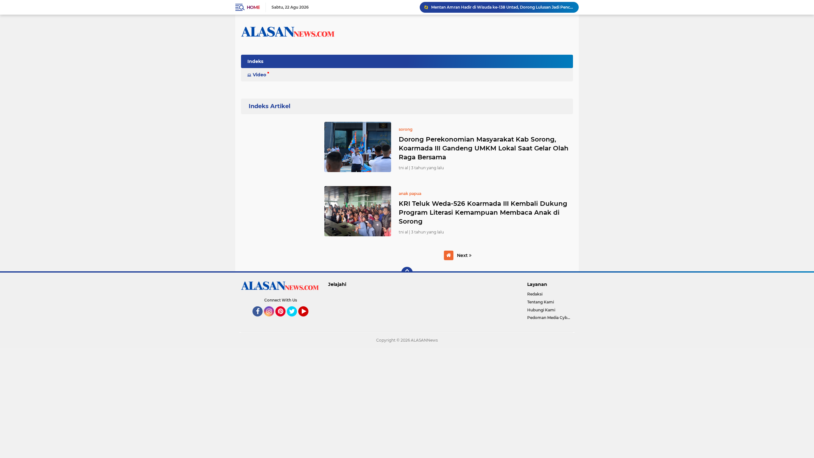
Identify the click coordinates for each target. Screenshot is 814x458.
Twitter (295, 319)
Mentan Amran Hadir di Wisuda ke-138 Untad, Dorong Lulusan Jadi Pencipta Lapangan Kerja (502, 7)
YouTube (307, 319)
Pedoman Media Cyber (549, 317)
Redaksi (534, 294)
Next (463, 255)
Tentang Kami (540, 302)
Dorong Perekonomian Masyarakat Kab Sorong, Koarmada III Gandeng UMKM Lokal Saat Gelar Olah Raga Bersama (484, 148)
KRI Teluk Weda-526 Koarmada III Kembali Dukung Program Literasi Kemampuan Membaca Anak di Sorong (483, 212)
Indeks (255, 61)
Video (259, 75)
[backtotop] (407, 272)
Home (253, 7)
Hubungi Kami (541, 310)
